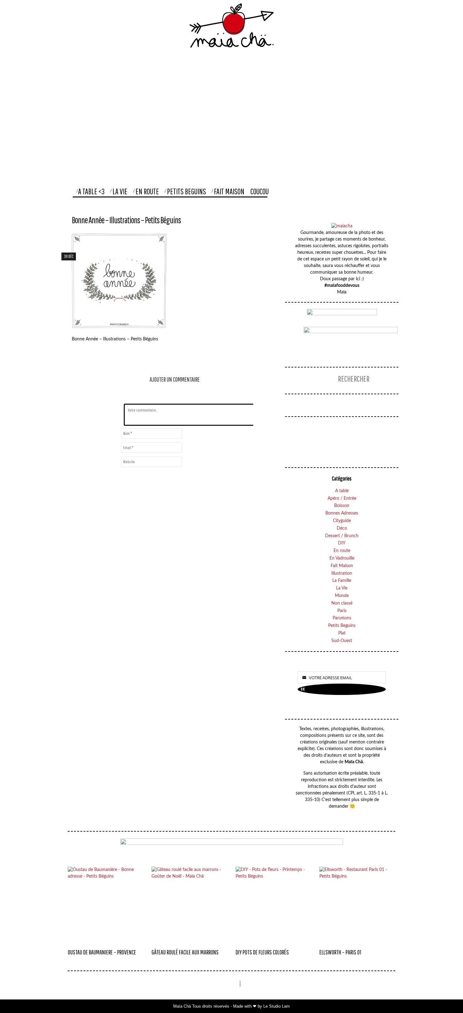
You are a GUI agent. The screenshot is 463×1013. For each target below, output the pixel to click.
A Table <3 (91, 191)
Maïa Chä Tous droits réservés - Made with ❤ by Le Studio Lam (231, 1006)
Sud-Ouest (341, 641)
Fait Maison (229, 191)
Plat (342, 633)
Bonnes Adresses (341, 513)
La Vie (120, 191)
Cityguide (342, 521)
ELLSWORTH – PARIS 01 (340, 952)
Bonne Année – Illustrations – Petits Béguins (126, 220)
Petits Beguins (186, 191)
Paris (341, 611)
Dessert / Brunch (341, 536)
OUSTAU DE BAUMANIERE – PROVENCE (102, 952)
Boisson (341, 506)
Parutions (342, 618)
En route (342, 551)
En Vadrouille (341, 558)
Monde (342, 596)
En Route (147, 191)
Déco (342, 528)
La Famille (341, 580)
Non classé (341, 603)
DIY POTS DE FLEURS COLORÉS (262, 952)
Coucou (259, 191)
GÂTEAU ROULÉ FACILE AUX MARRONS (185, 952)
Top (445, 995)
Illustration (341, 573)
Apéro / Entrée (342, 498)
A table (342, 491)
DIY (342, 543)
